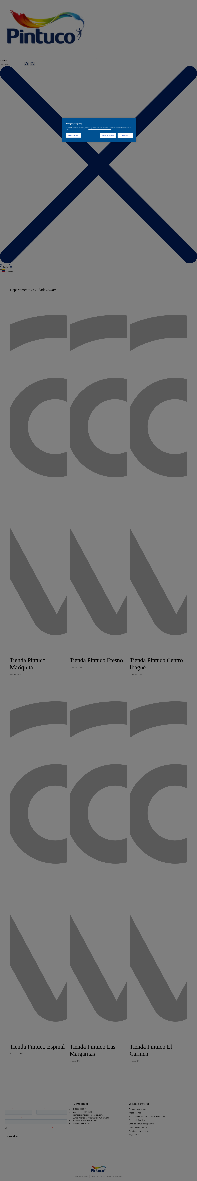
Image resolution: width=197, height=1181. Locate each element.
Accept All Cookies (108, 135)
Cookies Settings (73, 135)
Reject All (125, 135)
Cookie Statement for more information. (99, 129)
